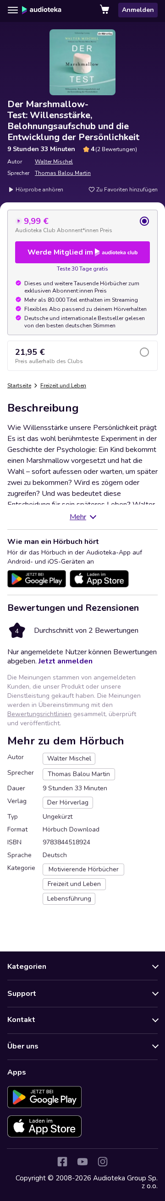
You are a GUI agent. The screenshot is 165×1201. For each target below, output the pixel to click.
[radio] (82, 225)
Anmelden (138, 9)
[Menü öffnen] (12, 10)
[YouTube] (82, 1161)
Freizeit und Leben (63, 385)
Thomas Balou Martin (63, 173)
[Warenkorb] (105, 10)
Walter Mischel (54, 161)
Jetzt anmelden (65, 661)
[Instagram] (102, 1161)
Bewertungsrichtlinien (39, 714)
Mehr (78, 517)
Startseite (19, 385)
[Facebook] (62, 1161)
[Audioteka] (41, 10)
